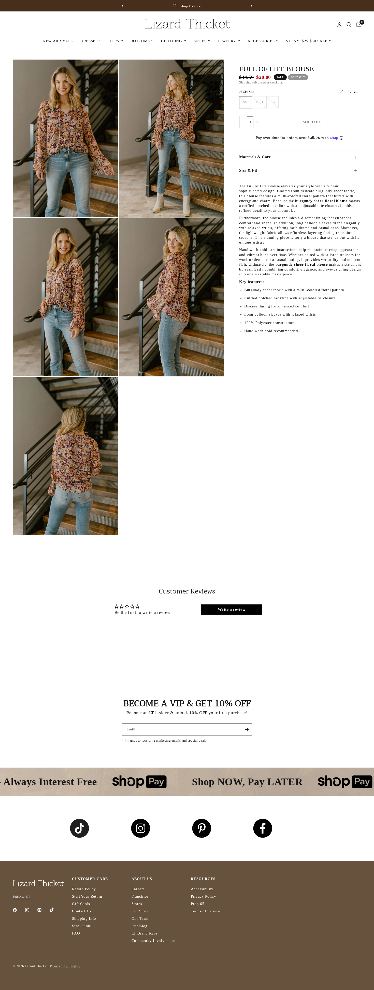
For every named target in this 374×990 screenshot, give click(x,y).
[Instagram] (30, 910)
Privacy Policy (203, 896)
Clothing (171, 41)
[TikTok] (55, 909)
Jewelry (227, 41)
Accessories (261, 41)
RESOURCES (203, 879)
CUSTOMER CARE (90, 879)
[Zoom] (107, 70)
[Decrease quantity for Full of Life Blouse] (243, 122)
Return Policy (84, 889)
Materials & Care (255, 157)
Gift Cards (81, 904)
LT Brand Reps (145, 933)
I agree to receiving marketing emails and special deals (166, 740)
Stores (137, 904)
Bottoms (140, 41)
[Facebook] (18, 910)
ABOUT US (142, 879)
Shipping (245, 82)
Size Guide (81, 926)
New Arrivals (58, 41)
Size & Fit (248, 170)
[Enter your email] (247, 729)
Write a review (232, 609)
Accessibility (202, 889)
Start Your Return (87, 896)
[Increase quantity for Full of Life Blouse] (257, 122)
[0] (357, 24)
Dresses (89, 41)
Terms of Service (205, 911)
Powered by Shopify (65, 966)
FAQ (76, 933)
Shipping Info (84, 918)
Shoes (200, 41)
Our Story (140, 911)
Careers (138, 889)
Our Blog (140, 926)
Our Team (140, 918)
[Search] (349, 24)
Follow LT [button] (21, 897)
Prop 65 (198, 904)
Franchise (140, 896)
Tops (114, 41)
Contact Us (81, 911)
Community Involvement (153, 941)
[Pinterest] (43, 910)
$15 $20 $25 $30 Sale (306, 41)
